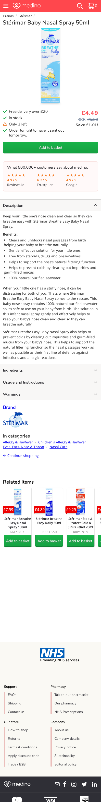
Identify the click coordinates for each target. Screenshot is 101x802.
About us (61, 730)
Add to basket (50, 147)
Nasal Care (58, 446)
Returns (14, 738)
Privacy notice (65, 747)
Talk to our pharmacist (71, 694)
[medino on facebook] (63, 784)
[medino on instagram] (72, 784)
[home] (35, 6)
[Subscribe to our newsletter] (55, 784)
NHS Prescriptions (68, 712)
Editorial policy (65, 764)
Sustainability (64, 755)
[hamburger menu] (6, 5)
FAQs (12, 694)
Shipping (14, 703)
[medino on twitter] (82, 784)
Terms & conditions (22, 747)
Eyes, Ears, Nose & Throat (23, 446)
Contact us (16, 712)
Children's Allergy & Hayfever (62, 442)
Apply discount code (23, 755)
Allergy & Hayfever (18, 442)
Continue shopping (22, 455)
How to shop (18, 730)
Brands (8, 16)
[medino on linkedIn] (93, 784)
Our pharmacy (65, 703)
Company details (67, 738)
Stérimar (25, 16)
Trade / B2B (16, 764)
